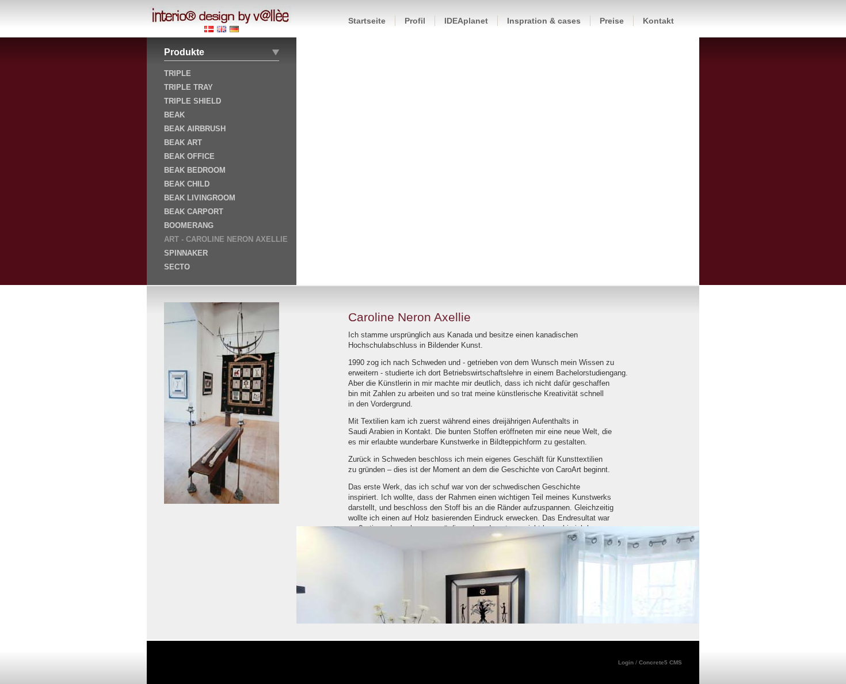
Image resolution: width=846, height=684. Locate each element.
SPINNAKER (186, 253)
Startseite (367, 20)
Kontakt (658, 20)
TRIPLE (177, 73)
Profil (415, 20)
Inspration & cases (544, 20)
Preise (612, 20)
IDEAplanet (466, 20)
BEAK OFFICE (189, 156)
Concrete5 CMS (660, 662)
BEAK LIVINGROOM (199, 197)
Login (626, 662)
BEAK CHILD (186, 184)
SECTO (177, 267)
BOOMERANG (189, 225)
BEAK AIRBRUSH (195, 128)
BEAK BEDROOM (195, 170)
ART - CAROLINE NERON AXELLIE (226, 239)
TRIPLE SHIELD (192, 101)
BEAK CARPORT (193, 211)
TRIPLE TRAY (188, 87)
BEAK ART (183, 142)
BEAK (174, 115)
